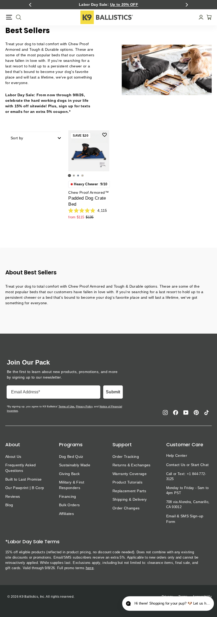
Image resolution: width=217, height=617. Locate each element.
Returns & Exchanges (131, 465)
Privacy (167, 596)
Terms (183, 596)
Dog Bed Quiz (71, 456)
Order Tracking (125, 456)
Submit (113, 392)
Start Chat (200, 465)
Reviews (12, 496)
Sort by (17, 138)
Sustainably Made (75, 465)
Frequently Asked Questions (20, 468)
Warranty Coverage (129, 474)
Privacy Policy (84, 406)
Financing (67, 496)
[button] (30, 5)
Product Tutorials (127, 482)
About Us (13, 456)
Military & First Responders (71, 485)
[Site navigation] (9, 17)
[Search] (17, 17)
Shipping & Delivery (129, 499)
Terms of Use (66, 406)
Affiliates (66, 514)
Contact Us (176, 465)
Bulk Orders (69, 505)
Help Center (176, 455)
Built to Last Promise (23, 479)
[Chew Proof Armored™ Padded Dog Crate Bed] (88, 150)
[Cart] (207, 17)
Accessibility (202, 596)
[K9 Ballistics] (106, 17)
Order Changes (126, 508)
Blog (9, 505)
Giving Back (69, 474)
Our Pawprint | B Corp (24, 488)
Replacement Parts (129, 491)
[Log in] (199, 17)
